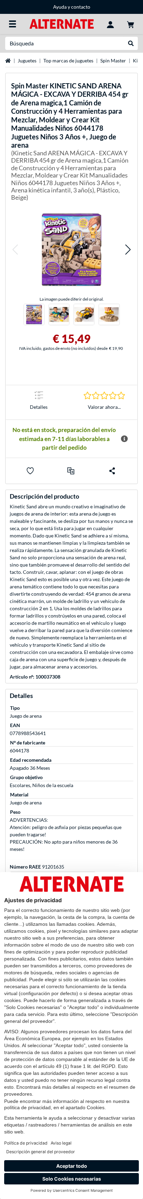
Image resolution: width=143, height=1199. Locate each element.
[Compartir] (112, 471)
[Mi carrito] (130, 24)
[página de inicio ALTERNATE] (62, 23)
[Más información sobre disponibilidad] (124, 439)
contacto (80, 7)
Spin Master (113, 60)
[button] (15, 249)
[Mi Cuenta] (110, 24)
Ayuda (60, 7)
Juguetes (27, 60)
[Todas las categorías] (12, 24)
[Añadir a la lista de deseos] (30, 471)
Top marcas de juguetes (68, 60)
